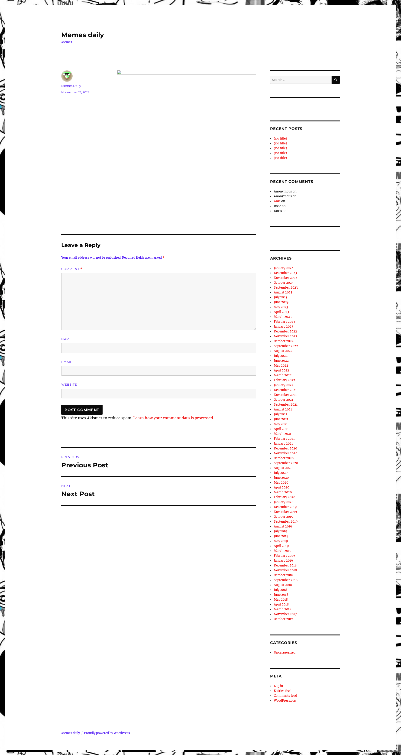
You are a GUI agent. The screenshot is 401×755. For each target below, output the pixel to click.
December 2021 (285, 390)
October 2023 (283, 283)
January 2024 (283, 268)
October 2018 (283, 575)
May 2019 (281, 541)
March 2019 (282, 551)
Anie (277, 201)
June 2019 (281, 536)
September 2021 (286, 405)
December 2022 (285, 331)
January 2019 (283, 561)
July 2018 (280, 590)
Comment (71, 269)
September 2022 (286, 346)
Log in (278, 686)
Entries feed (282, 691)
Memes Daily (71, 86)
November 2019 (285, 512)
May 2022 (281, 366)
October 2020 (284, 458)
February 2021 (284, 439)
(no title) (280, 138)
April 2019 (281, 546)
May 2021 (281, 424)
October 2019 (283, 517)
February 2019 (284, 556)
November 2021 (285, 395)
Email (66, 362)
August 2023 (283, 292)
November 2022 (285, 336)
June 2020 (281, 478)
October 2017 (283, 619)
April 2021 (281, 429)
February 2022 (284, 380)
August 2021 (283, 409)
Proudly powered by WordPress (107, 733)
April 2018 (281, 604)
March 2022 (283, 375)
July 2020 (281, 473)
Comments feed (285, 696)
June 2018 (281, 595)
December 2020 (285, 448)
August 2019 (283, 526)
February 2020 (284, 497)
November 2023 (285, 278)
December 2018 (285, 565)
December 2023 (285, 273)
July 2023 (280, 297)
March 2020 (283, 492)
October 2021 (283, 400)
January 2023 (283, 327)
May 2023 (281, 307)
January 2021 (283, 444)
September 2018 (286, 580)
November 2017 (285, 614)
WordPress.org (285, 701)
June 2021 (281, 419)
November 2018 (285, 570)
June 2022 (281, 361)
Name (66, 339)
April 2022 (281, 370)
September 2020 (286, 463)
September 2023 (286, 288)
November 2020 (285, 453)
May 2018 (281, 600)
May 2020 (281, 483)
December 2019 (285, 507)
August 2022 (283, 351)
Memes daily (82, 35)
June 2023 (281, 302)
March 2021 (282, 434)
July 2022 (281, 356)
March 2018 (282, 609)
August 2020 (283, 468)
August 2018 (283, 585)
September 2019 (286, 522)
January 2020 (283, 502)
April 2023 (281, 312)
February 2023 (284, 322)
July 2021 (280, 414)
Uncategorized (284, 652)
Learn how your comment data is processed (173, 418)
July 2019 (280, 531)
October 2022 (284, 341)
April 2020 (281, 487)
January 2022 (283, 385)
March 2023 (282, 317)
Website (69, 384)
